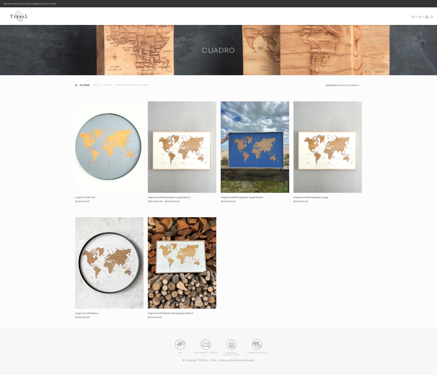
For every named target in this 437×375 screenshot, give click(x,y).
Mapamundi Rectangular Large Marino (242, 197)
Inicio (96, 85)
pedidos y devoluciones (231, 353)
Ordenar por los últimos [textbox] (341, 85)
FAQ (180, 352)
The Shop (107, 85)
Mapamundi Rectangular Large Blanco (169, 197)
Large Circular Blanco (87, 313)
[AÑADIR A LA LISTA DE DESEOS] (109, 187)
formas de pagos (257, 352)
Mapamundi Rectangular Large (310, 197)
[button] (414, 17)
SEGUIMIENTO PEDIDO (205, 352)
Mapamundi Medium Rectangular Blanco (170, 313)
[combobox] (341, 85)
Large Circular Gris (85, 197)
